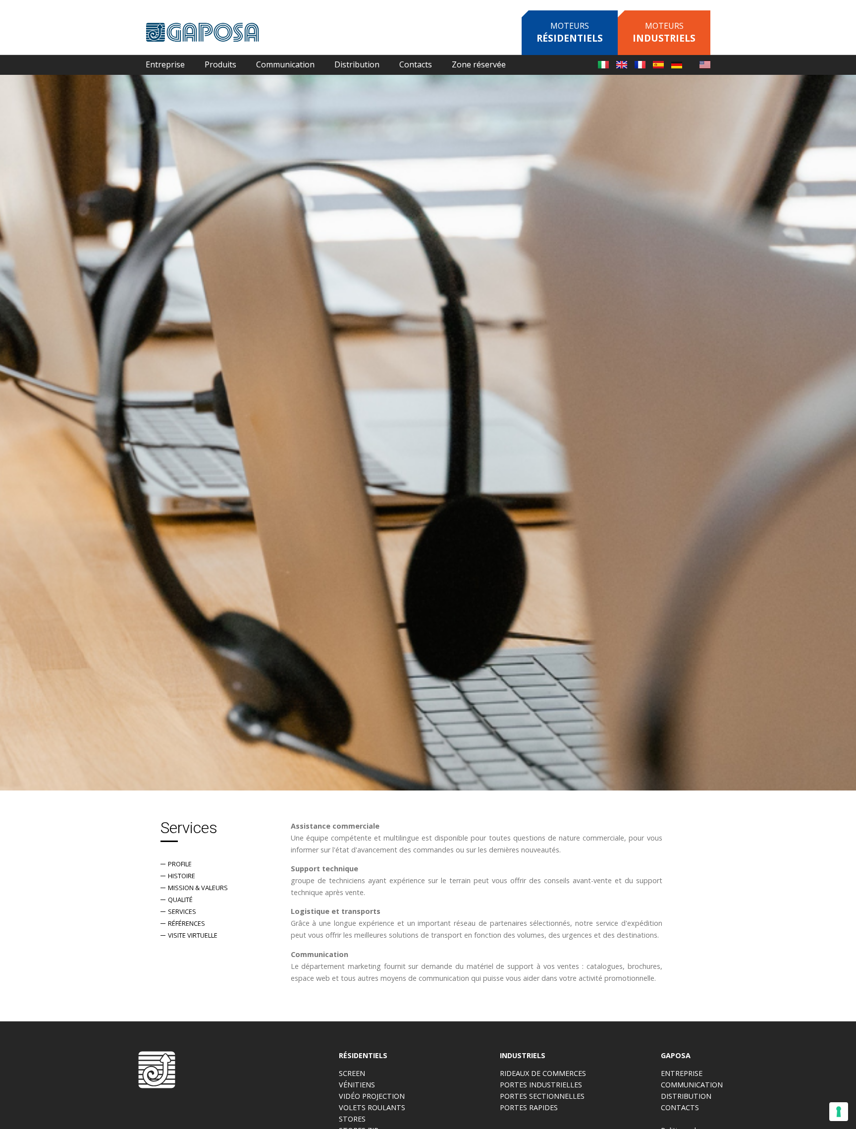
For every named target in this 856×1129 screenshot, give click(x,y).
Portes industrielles (541, 1084)
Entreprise (681, 1073)
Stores (352, 1119)
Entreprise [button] (165, 64)
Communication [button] (285, 64)
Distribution (356, 64)
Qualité (180, 899)
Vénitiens (357, 1084)
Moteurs (569, 32)
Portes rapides (529, 1107)
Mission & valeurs (198, 887)
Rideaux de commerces (543, 1073)
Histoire (181, 875)
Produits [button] (220, 64)
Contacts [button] (415, 64)
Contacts (680, 1107)
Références (186, 923)
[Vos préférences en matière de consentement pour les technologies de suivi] (838, 1111)
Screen (352, 1073)
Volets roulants (372, 1107)
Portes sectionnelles (542, 1096)
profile (180, 863)
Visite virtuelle (192, 935)
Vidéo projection (372, 1096)
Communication (692, 1084)
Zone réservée (479, 64)
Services (182, 911)
